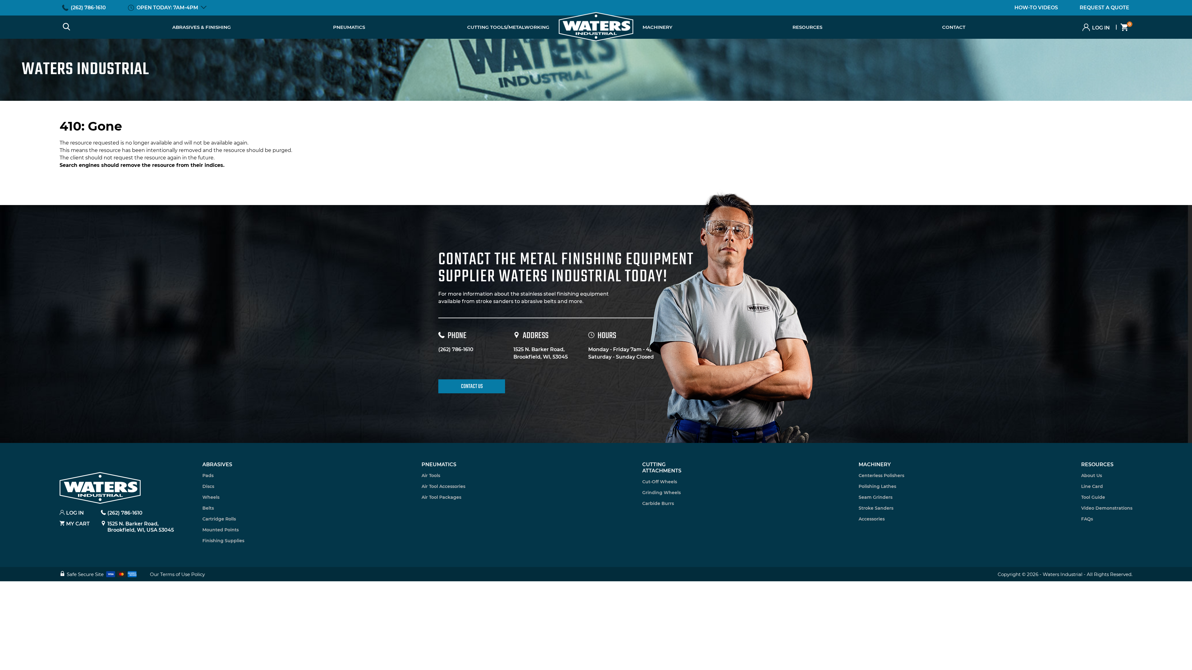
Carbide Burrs (658, 503)
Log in (1101, 28)
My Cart (78, 524)
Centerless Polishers (881, 475)
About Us (1091, 475)
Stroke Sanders (876, 508)
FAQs (1087, 519)
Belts (208, 508)
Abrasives (217, 464)
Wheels (210, 497)
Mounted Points (220, 530)
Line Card (1092, 486)
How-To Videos (1036, 8)
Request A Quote (1104, 8)
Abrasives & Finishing (201, 27)
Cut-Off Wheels (659, 482)
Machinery (657, 27)
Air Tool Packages (441, 497)
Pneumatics (349, 27)
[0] (1122, 27)
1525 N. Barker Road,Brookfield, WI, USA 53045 (140, 527)
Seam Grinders (875, 497)
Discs (208, 486)
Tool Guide (1093, 497)
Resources (1097, 464)
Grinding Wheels (661, 492)
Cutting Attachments (661, 468)
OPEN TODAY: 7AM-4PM (167, 8)
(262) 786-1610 (88, 8)
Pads (208, 475)
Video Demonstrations (1106, 508)
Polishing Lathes (877, 486)
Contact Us (472, 386)
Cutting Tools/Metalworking (508, 27)
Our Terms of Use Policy (177, 574)
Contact (953, 27)
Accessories (872, 519)
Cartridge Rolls (219, 519)
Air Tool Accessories (443, 486)
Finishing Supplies (223, 540)
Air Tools (431, 475)
